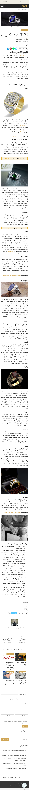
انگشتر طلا (11, 251)
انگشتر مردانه (22, 55)
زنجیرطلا (8, 228)
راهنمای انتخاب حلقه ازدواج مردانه (12, 512)
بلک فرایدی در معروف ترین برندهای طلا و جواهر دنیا (14, 755)
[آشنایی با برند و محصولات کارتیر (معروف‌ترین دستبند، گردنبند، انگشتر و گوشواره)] (8, 657)
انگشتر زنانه (21, 131)
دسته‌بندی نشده (24, 30)
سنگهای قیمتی (22, 125)
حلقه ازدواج (17, 565)
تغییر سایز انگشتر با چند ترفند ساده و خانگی (16, 768)
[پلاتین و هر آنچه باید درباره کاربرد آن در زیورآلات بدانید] (20, 675)
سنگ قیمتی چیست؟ (16, 136)
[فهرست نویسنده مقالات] (14, 622)
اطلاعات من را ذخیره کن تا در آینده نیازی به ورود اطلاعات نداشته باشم (15, 722)
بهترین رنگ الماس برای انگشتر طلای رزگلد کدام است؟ (21, 640)
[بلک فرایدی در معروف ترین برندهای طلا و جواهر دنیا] (20, 657)
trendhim (22, 606)
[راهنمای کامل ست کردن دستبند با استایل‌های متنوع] (8, 675)
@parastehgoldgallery (10, 778)
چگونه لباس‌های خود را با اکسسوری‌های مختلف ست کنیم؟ (8, 640)
